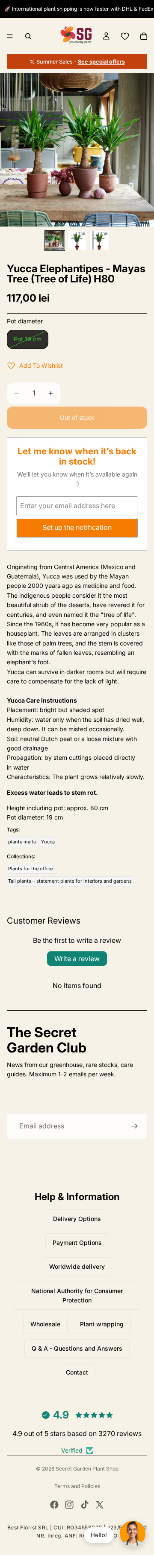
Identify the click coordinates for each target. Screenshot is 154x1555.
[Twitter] (100, 1505)
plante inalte (22, 842)
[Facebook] (54, 1505)
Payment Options (77, 1242)
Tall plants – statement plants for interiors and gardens (70, 881)
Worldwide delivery (77, 1266)
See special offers (101, 61)
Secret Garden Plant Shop (87, 1468)
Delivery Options (77, 1218)
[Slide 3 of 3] (99, 240)
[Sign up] (134, 1126)
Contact (77, 1372)
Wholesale (45, 1324)
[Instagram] (69, 1505)
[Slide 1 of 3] (54, 240)
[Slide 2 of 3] (77, 240)
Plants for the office (30, 869)
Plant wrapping (102, 1324)
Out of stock (77, 417)
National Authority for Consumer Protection (77, 1295)
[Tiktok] (85, 1505)
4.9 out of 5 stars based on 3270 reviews (77, 1433)
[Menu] (10, 36)
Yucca (48, 842)
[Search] (28, 36)
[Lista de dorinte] (125, 36)
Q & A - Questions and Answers (77, 1348)
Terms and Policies (77, 1486)
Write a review (77, 958)
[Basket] (143, 36)
